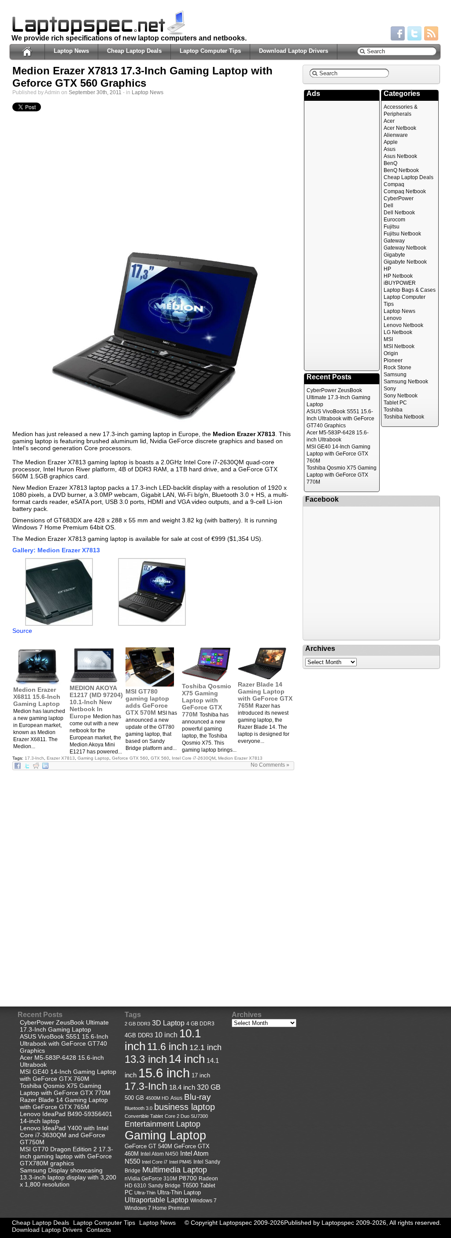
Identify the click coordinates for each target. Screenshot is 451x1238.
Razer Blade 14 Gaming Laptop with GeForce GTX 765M (265, 695)
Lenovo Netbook (403, 325)
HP (387, 269)
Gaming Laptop (93, 758)
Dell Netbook (399, 212)
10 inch (166, 1035)
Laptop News (71, 51)
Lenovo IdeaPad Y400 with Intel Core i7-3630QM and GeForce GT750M (64, 1135)
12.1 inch (205, 1047)
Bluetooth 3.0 (138, 1108)
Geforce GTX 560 (130, 758)
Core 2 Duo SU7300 (186, 1116)
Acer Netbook (400, 128)
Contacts (98, 1229)
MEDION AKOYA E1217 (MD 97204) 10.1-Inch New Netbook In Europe (96, 702)
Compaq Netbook (405, 191)
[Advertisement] (153, 181)
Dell (388, 205)
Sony (390, 389)
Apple (391, 142)
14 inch (187, 1059)
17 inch (201, 1075)
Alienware (396, 135)
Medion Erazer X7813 (240, 758)
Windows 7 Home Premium (157, 1208)
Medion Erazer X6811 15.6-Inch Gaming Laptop (36, 696)
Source (22, 630)
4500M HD (157, 1098)
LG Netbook (398, 332)
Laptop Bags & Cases (410, 290)
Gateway (394, 241)
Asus (390, 149)
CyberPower (399, 198)
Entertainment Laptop (162, 1123)
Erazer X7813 (61, 758)
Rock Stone (397, 367)
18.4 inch (182, 1087)
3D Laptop (168, 1023)
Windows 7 (203, 1201)
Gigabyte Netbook (405, 262)
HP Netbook (398, 276)
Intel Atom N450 (159, 1154)
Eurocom (394, 220)
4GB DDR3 (139, 1035)
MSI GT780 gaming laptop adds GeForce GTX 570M (147, 702)
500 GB (134, 1098)
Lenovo (393, 318)
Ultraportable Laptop (157, 1200)
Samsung (395, 374)
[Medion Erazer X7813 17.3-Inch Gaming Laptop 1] (153, 336)
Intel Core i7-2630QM (193, 758)
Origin (391, 353)
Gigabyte (394, 255)
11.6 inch (167, 1046)
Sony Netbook (401, 396)
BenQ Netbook (401, 170)
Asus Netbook (400, 156)
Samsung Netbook (406, 381)
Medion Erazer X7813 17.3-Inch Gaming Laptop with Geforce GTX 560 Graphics (142, 77)
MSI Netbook (399, 346)
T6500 (190, 1186)
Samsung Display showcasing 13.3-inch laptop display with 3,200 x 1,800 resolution (68, 1177)
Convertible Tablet (144, 1116)
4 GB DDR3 (200, 1023)
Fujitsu (391, 227)
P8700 (188, 1178)
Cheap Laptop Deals (134, 51)
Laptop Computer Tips (210, 51)
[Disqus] (153, 881)
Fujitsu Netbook (402, 234)
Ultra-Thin (144, 1192)
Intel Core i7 (154, 1162)
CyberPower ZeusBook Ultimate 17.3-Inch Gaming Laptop (338, 397)
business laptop (184, 1107)
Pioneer (393, 360)
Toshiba (393, 410)
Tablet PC (395, 403)
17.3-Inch (34, 758)
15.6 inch (164, 1072)
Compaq (394, 184)
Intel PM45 (180, 1162)
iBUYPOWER (400, 283)
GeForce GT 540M (148, 1146)
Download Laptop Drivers (293, 51)
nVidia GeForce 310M (151, 1178)
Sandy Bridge (164, 1185)
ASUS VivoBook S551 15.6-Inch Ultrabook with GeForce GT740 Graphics (340, 418)
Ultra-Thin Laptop (179, 1192)
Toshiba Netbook (404, 417)
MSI (388, 339)
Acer (389, 121)
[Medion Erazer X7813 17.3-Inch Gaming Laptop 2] (59, 623)
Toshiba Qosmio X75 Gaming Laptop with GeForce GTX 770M (206, 700)
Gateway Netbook (405, 248)
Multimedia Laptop (174, 1169)
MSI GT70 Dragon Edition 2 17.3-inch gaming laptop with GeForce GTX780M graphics (66, 1156)
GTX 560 (160, 758)
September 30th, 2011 (95, 92)
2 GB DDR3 (137, 1023)
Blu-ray (197, 1097)
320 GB (209, 1087)
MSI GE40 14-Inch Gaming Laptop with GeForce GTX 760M (338, 454)
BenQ (390, 163)
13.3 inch (146, 1059)
